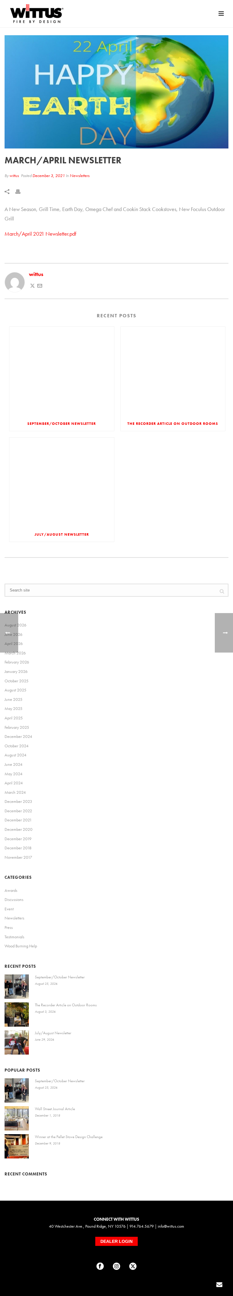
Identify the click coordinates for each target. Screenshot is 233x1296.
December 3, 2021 (48, 175)
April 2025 (14, 718)
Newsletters (79, 175)
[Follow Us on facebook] (100, 1266)
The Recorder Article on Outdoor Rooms (172, 423)
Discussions (14, 899)
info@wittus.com (171, 1226)
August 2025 (15, 690)
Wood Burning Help (21, 946)
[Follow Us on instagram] (116, 1266)
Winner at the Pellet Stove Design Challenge (69, 1136)
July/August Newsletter (62, 534)
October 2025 (17, 681)
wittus (14, 175)
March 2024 (15, 792)
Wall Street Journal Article (55, 1108)
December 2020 (18, 829)
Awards (11, 890)
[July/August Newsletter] (61, 482)
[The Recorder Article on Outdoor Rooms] (173, 371)
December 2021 (18, 820)
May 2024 (13, 773)
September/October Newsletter (61, 423)
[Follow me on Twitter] (32, 286)
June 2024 (13, 764)
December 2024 (18, 736)
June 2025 (13, 699)
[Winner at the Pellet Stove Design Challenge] (17, 1146)
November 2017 (18, 857)
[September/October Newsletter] (61, 371)
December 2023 (18, 801)
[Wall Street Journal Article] (17, 1118)
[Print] (20, 191)
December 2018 (18, 848)
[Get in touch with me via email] (39, 286)
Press (9, 927)
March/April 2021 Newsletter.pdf (40, 233)
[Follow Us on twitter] (133, 1266)
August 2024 (15, 755)
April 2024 (14, 783)
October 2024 (17, 746)
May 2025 (13, 708)
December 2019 (18, 838)
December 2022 (18, 810)
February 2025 (17, 727)
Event (9, 909)
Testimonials (14, 937)
